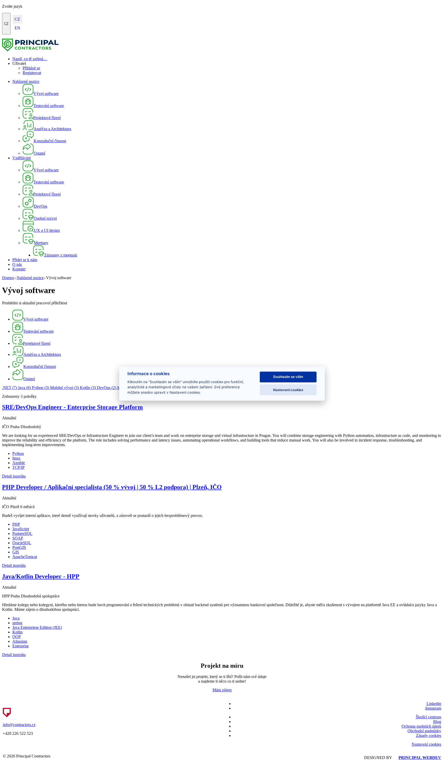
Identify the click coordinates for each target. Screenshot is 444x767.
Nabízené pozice (25, 81)
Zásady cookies (428, 735)
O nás (17, 264)
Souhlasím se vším (288, 377)
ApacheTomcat (24, 556)
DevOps (106, 387)
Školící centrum (428, 717)
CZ (6, 24)
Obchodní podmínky (424, 731)
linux (16, 458)
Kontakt (18, 269)
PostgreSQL (22, 533)
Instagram (433, 708)
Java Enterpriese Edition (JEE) (37, 627)
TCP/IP (18, 467)
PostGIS (19, 547)
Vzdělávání (21, 158)
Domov (8, 278)
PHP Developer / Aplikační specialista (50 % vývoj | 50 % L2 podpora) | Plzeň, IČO (112, 487)
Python (40, 387)
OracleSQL (21, 543)
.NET (9, 387)
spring (17, 623)
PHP (16, 524)
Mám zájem (222, 690)
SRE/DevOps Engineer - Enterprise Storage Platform (72, 407)
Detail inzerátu (14, 476)
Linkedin (434, 703)
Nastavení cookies (426, 744)
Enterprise (20, 646)
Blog (437, 721)
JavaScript (20, 529)
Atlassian (19, 641)
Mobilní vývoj (64, 387)
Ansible (18, 463)
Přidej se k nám (24, 260)
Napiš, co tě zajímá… (29, 59)
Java (24, 387)
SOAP (17, 538)
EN (17, 28)
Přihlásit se (31, 68)
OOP (16, 636)
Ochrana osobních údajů (421, 726)
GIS (15, 552)
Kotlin (88, 387)
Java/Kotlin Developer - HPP (40, 576)
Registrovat (32, 72)
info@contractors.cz (19, 724)
